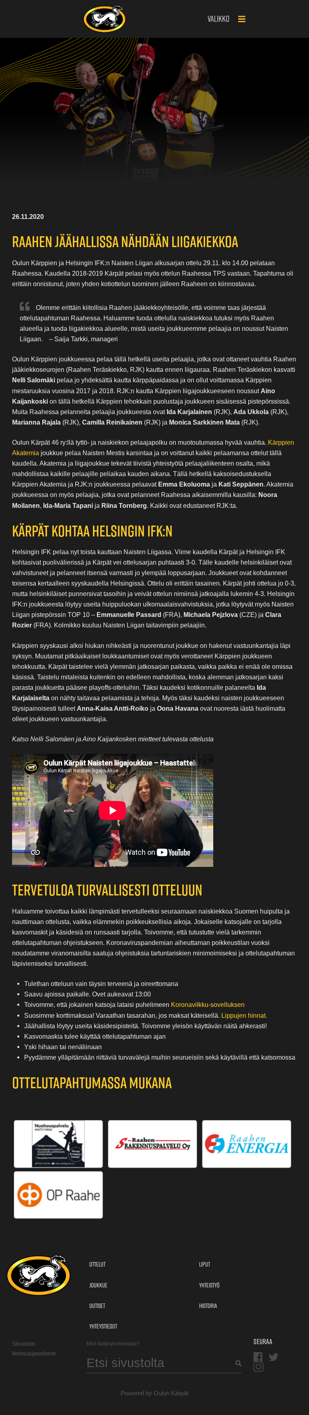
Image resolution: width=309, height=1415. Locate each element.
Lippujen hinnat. (244, 1015)
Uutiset (97, 1306)
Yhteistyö (209, 1285)
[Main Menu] (242, 20)
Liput (204, 1264)
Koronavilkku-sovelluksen (208, 1004)
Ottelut (97, 1264)
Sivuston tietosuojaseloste (34, 1348)
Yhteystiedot (103, 1326)
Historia (208, 1306)
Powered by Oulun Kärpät (154, 1393)
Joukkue (98, 1285)
